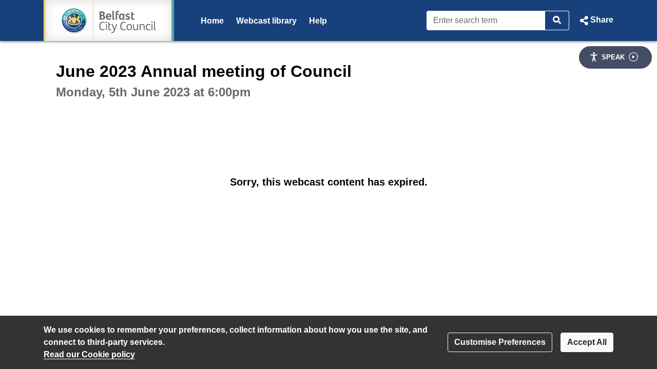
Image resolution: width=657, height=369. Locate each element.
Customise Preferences (500, 342)
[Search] (557, 20)
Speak (613, 57)
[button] (595, 20)
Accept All (587, 342)
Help (318, 20)
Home (212, 20)
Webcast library (266, 20)
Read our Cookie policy (89, 354)
